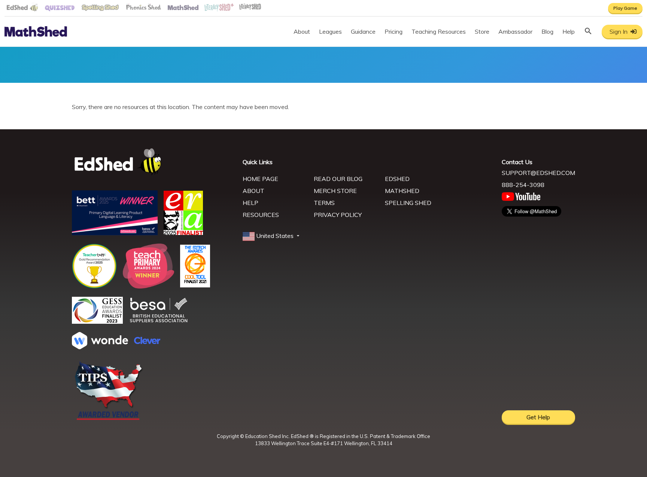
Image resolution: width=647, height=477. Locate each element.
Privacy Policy (338, 214)
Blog (547, 31)
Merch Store (335, 190)
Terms (324, 202)
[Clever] (147, 341)
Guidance (363, 31)
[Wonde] (100, 347)
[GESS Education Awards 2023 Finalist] (97, 321)
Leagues (330, 31)
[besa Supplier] (159, 321)
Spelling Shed (408, 202)
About (302, 31)
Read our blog (338, 178)
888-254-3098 (523, 184)
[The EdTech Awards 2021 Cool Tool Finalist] (195, 285)
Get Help (538, 417)
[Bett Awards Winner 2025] (115, 233)
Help (568, 31)
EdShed (397, 178)
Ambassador (515, 31)
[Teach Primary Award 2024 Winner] (148, 286)
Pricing (394, 31)
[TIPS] (108, 419)
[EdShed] (153, 162)
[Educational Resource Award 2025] (183, 232)
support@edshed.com (538, 172)
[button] (272, 236)
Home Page (260, 178)
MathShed (402, 190)
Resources (261, 214)
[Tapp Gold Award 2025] (94, 286)
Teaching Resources (438, 31)
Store (482, 31)
